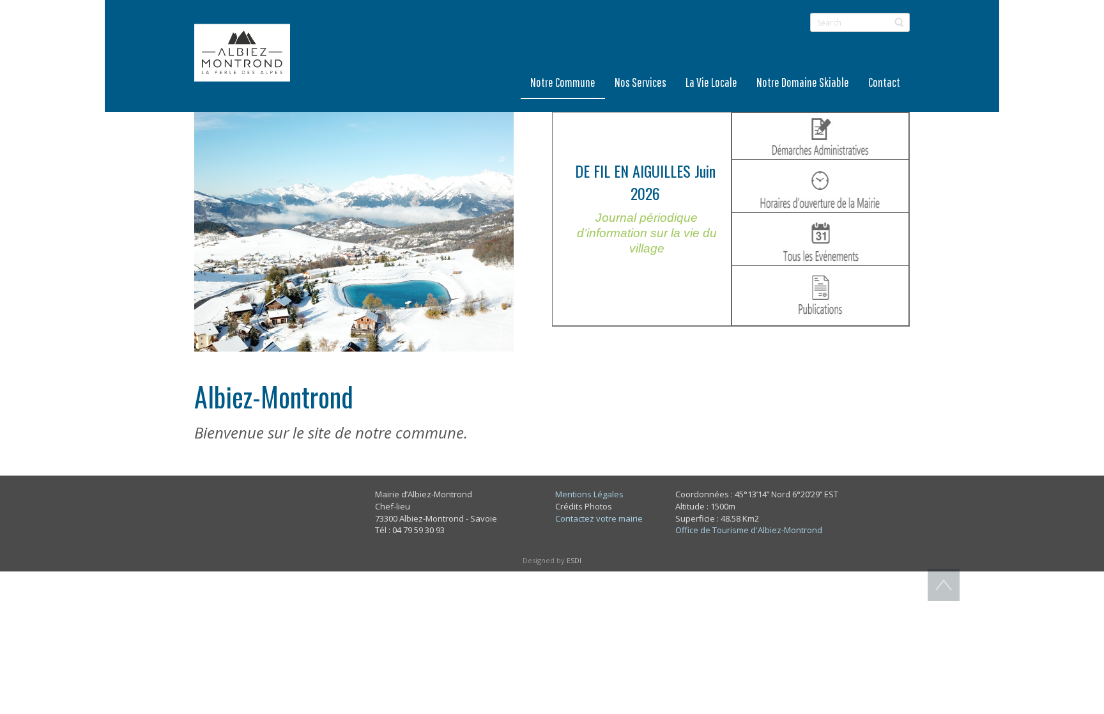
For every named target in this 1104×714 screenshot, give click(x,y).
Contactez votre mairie (599, 518)
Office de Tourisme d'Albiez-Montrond (748, 530)
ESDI (574, 560)
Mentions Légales (589, 494)
